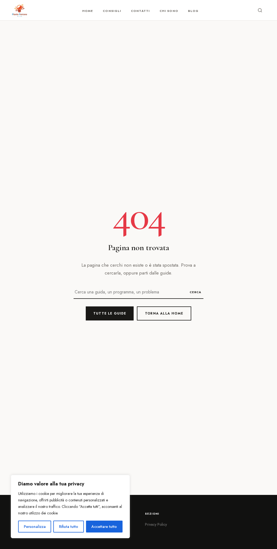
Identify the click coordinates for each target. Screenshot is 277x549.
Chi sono (169, 11)
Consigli (112, 11)
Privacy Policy (156, 524)
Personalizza (35, 526)
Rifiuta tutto (68, 526)
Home (87, 11)
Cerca (196, 292)
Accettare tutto (104, 526)
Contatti (140, 11)
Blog (193, 11)
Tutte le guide (109, 313)
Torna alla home (164, 313)
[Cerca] (260, 10)
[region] (70, 506)
